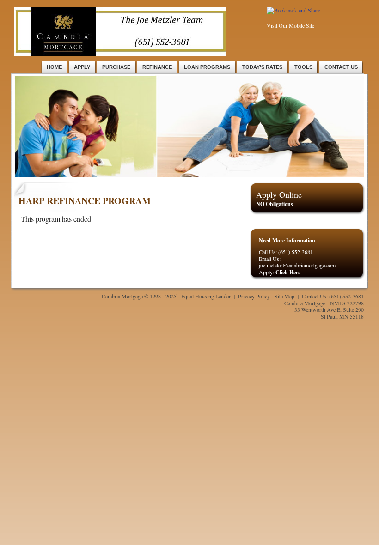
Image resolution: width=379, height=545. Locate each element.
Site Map (284, 296)
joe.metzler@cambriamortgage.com (297, 265)
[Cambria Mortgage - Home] (120, 53)
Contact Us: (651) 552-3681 (333, 296)
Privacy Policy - (256, 296)
